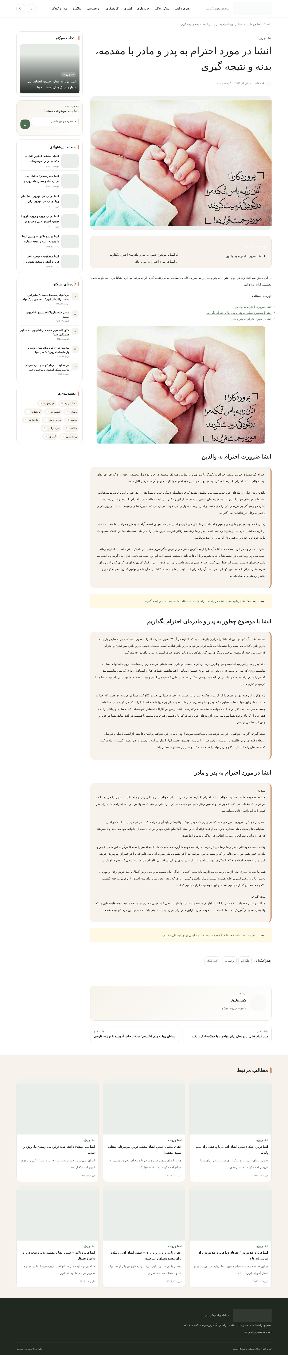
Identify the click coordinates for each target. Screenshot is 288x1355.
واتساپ (229, 960)
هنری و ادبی (182, 8)
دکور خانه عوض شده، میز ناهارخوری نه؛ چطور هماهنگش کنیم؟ (45, 332)
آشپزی (128, 8)
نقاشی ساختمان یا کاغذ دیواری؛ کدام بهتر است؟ (48, 314)
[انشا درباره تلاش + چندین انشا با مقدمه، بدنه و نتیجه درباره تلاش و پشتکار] (70, 241)
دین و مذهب (53, 420)
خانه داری (143, 8)
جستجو (25, 124)
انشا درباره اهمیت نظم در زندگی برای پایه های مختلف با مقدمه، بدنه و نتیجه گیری (195, 601)
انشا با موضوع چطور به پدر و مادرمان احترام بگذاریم (142, 254)
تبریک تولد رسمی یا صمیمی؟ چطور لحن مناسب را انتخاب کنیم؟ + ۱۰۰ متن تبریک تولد (46, 297)
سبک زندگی (162, 8)
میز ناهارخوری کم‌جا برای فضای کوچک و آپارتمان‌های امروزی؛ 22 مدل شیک (48, 350)
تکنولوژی (54, 411)
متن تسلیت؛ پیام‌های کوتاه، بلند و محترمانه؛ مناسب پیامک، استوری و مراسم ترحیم (47, 367)
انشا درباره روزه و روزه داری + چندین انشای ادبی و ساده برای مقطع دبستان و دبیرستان (40, 221)
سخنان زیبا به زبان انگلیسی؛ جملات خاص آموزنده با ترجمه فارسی (134, 1036)
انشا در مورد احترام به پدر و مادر (154, 261)
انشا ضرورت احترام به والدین (244, 256)
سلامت (77, 8)
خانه (269, 24)
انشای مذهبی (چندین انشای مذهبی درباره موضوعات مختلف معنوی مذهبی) (42, 161)
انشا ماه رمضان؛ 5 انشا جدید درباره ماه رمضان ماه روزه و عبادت (41, 181)
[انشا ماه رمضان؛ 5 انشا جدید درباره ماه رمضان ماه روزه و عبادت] (70, 181)
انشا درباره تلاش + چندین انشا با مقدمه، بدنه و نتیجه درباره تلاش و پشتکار (40, 241)
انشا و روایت (254, 24)
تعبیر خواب (48, 403)
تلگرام (245, 960)
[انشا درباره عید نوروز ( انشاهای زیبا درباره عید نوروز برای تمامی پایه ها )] (70, 201)
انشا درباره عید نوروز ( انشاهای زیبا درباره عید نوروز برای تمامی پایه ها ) (40, 201)
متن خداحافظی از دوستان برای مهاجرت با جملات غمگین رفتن (229, 1036)
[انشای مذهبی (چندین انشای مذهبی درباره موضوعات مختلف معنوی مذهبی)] (70, 161)
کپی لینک (212, 960)
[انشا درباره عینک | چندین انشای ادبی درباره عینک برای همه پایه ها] (230, 1107)
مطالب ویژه (69, 403)
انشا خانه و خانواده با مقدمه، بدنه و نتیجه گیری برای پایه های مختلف (204, 935)
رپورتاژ (72, 411)
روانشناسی (94, 8)
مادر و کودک (59, 8)
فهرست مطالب (181, 246)
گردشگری (112, 8)
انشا (248, 277)
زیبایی (72, 420)
